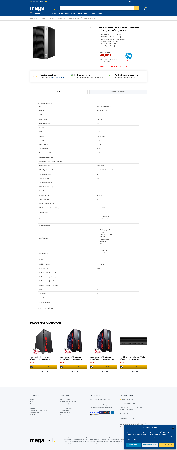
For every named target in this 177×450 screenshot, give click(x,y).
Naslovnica (52, 13)
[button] (173, 427)
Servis (67, 13)
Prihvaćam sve (133, 444)
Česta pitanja (34, 408)
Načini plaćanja (64, 404)
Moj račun (144, 2)
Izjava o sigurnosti (65, 410)
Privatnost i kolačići (66, 413)
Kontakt (93, 13)
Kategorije (36, 13)
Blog (31, 401)
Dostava (73, 13)
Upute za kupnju (65, 415)
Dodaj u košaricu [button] (45, 367)
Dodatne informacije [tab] (118, 92)
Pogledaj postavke (166, 444)
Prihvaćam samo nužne (150, 444)
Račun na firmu (34, 413)
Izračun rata (131, 60)
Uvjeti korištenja (65, 399)
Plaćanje (60, 13)
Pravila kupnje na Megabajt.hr (69, 401)
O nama (86, 13)
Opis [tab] (58, 92)
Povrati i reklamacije (66, 408)
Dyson (80, 13)
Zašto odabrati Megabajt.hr (38, 410)
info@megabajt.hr (58, 77)
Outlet (100, 13)
